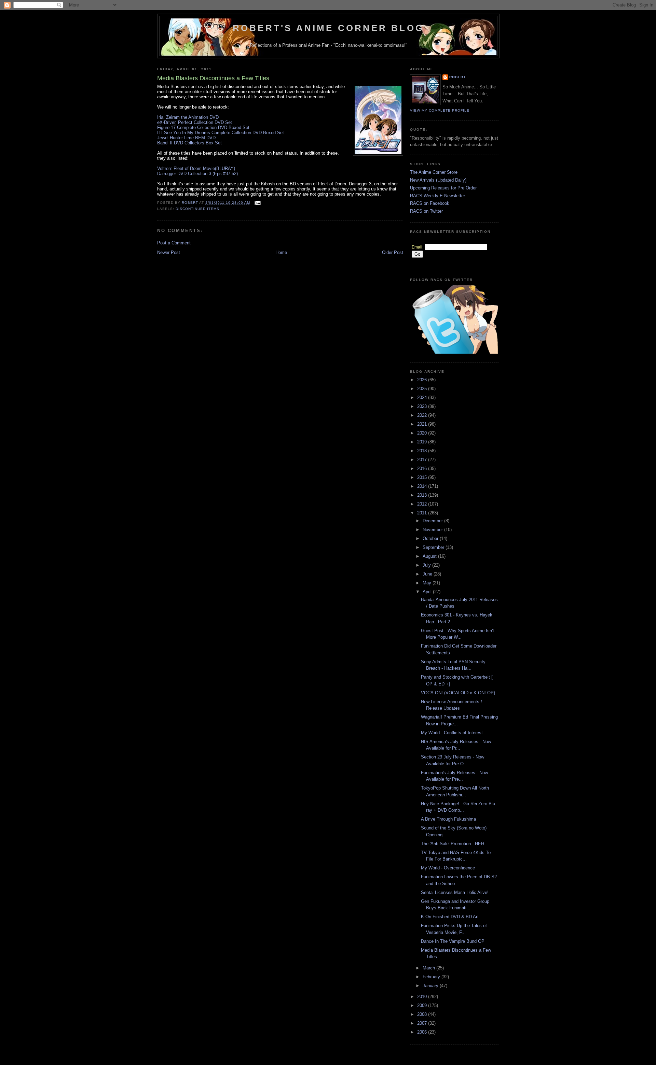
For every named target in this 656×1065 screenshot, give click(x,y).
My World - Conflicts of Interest (452, 732)
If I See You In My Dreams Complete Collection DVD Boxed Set (220, 132)
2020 (422, 433)
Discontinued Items (197, 209)
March (429, 967)
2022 (422, 415)
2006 (422, 1032)
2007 (422, 1023)
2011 (422, 512)
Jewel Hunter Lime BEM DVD (186, 137)
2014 (422, 486)
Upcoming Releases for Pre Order (443, 187)
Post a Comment (174, 242)
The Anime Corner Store (433, 172)
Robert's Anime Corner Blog (328, 28)
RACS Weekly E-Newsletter (437, 195)
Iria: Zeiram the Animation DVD (188, 117)
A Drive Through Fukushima (448, 819)
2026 (422, 379)
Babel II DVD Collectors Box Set (189, 142)
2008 (422, 1014)
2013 (422, 495)
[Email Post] (257, 202)
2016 (422, 468)
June (428, 574)
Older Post (392, 252)
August (430, 556)
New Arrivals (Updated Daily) (438, 180)
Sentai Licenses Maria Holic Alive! (455, 892)
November (433, 529)
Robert (457, 77)
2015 (422, 477)
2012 (422, 504)
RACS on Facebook (429, 203)
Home (281, 252)
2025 (422, 388)
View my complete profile (439, 110)
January (431, 985)
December (433, 520)
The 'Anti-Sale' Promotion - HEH (452, 843)
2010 (422, 996)
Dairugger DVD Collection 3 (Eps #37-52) (197, 173)
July (427, 565)
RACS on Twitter (426, 211)
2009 (422, 1005)
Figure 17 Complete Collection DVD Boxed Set (203, 127)
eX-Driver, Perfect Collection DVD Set (194, 122)
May (428, 582)
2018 (422, 450)
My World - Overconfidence (448, 867)
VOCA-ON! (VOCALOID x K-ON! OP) (458, 692)
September (434, 547)
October (431, 538)
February (432, 976)
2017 (422, 459)
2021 (422, 424)
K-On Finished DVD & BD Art (450, 916)
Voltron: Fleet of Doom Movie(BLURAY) (196, 168)
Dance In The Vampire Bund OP (452, 941)
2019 (422, 441)
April (428, 591)
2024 (422, 397)
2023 (422, 406)
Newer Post (168, 252)
